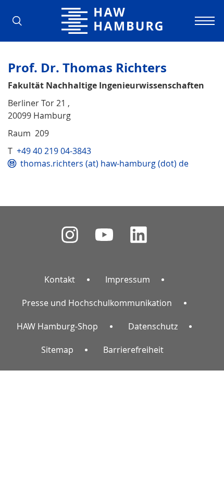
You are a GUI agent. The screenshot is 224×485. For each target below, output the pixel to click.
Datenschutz (153, 326)
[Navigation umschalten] (203, 21)
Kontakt (59, 279)
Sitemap (57, 349)
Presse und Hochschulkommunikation (97, 303)
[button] (21, 21)
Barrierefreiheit (133, 349)
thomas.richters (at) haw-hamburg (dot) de (104, 163)
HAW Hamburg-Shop (57, 326)
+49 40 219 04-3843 (54, 151)
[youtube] (104, 235)
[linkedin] (138, 235)
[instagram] (69, 235)
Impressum (127, 279)
